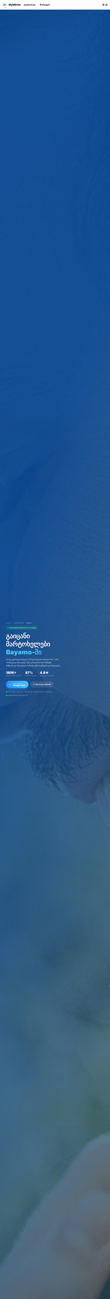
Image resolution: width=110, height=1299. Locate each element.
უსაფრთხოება (30, 5)
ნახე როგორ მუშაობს (43, 684)
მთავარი (8, 623)
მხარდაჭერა (45, 5)
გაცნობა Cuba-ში (19, 623)
